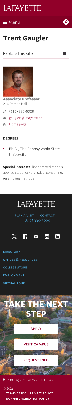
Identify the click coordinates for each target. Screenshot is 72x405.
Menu (14, 22)
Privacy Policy (41, 393)
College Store (15, 267)
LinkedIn (57, 236)
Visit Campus (36, 344)
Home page (17, 124)
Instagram (46, 236)
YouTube (36, 236)
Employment (13, 275)
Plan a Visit (24, 215)
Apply (36, 328)
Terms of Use (16, 393)
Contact (47, 215)
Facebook (25, 236)
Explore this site (18, 53)
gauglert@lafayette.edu (27, 118)
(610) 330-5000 (37, 220)
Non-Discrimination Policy (27, 398)
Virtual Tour (14, 283)
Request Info (36, 359)
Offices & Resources (20, 259)
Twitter (14, 236)
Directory (11, 251)
